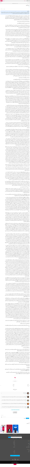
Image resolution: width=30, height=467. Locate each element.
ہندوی (14, 450)
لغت (15, 3)
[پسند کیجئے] (1, 9)
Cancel (24, 418)
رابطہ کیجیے (14, 444)
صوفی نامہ (29, 450)
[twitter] (16, 459)
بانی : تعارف (14, 443)
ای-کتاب (13, 3)
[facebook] (17, 459)
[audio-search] (1, 2)
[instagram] (13, 459)
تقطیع (29, 444)
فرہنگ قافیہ (29, 443)
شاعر (17, 3)
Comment (27, 418)
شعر (16, 3)
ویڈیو (14, 3)
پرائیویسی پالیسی (18, 438)
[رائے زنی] (4, 9)
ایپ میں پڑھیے (15, 464)
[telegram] (12, 459)
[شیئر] (3, 9)
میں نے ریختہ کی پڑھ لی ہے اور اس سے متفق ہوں (17, 438)
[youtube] (15, 459)
